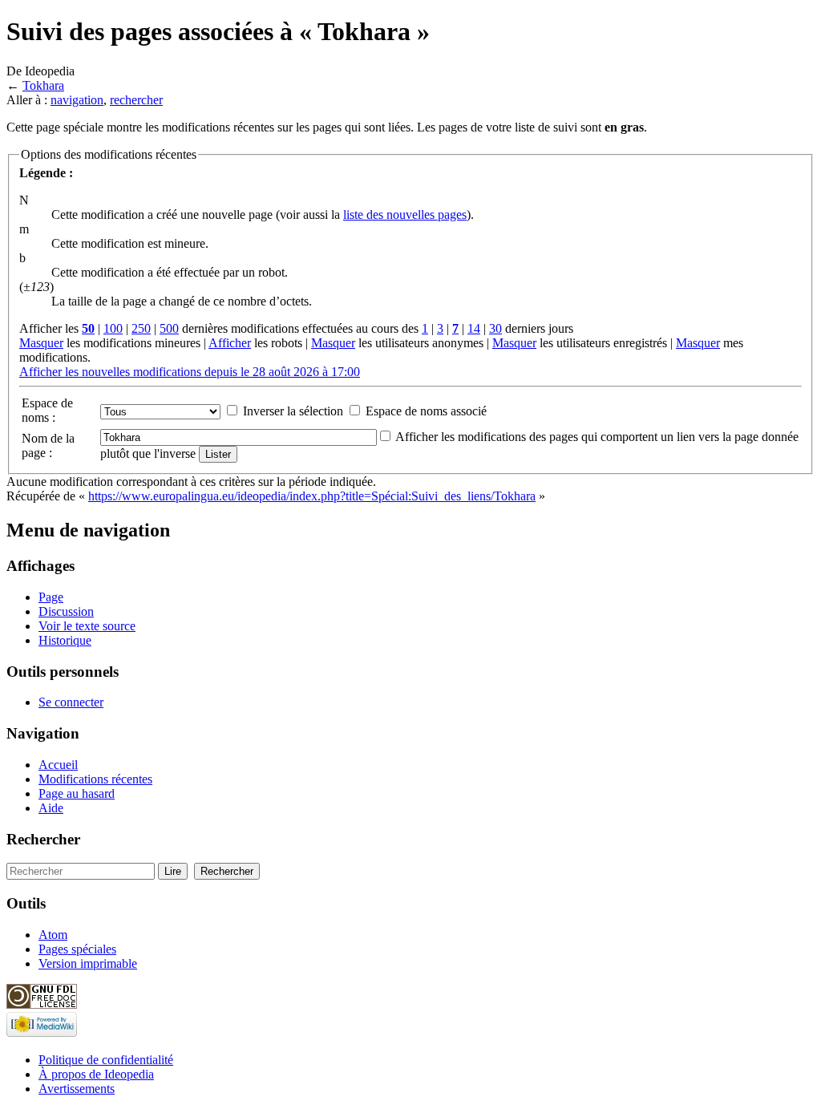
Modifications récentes (95, 779)
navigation (77, 100)
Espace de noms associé (426, 411)
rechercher (136, 100)
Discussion (66, 611)
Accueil (58, 764)
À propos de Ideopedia (96, 1074)
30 (495, 328)
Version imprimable (87, 963)
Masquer (41, 343)
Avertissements (76, 1088)
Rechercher (43, 839)
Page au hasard (76, 793)
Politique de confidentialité (105, 1060)
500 (169, 328)
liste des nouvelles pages (405, 214)
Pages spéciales (77, 949)
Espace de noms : (47, 410)
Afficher (229, 343)
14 (473, 328)
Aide (50, 808)
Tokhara (43, 85)
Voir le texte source (86, 626)
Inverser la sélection (293, 411)
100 (113, 328)
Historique (64, 640)
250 (141, 328)
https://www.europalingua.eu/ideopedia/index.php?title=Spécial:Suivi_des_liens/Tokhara (312, 496)
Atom (52, 934)
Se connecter (70, 702)
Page (50, 597)
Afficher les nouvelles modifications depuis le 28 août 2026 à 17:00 (189, 371)
